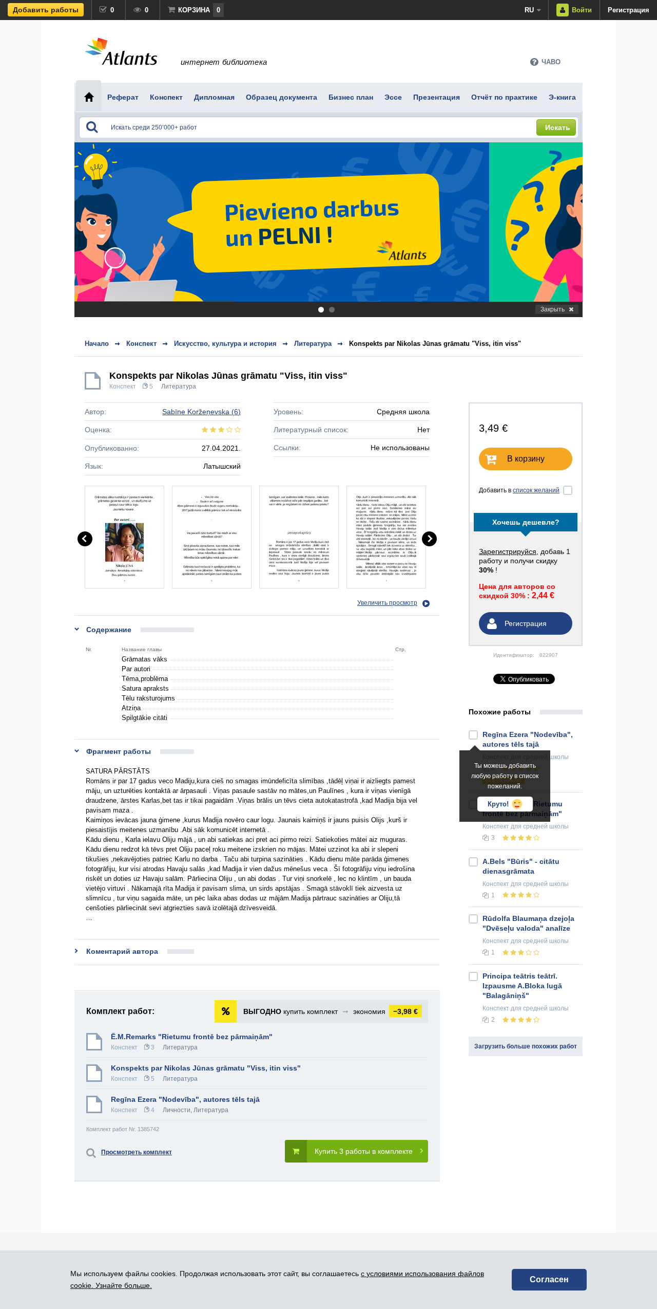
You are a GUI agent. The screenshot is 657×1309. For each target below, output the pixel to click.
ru (529, 10)
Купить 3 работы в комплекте (364, 1151)
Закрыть (552, 309)
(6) (201, 412)
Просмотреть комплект (136, 1152)
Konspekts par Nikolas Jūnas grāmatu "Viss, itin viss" (435, 343)
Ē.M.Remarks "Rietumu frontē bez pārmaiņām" (192, 1037)
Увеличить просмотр (387, 602)
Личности (176, 1110)
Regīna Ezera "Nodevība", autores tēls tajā (185, 1099)
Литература (178, 386)
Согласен (549, 1279)
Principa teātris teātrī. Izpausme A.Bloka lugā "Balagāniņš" (522, 986)
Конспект (122, 386)
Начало (97, 343)
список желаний (536, 490)
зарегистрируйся (507, 551)
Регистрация (628, 10)
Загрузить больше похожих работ (525, 1046)
